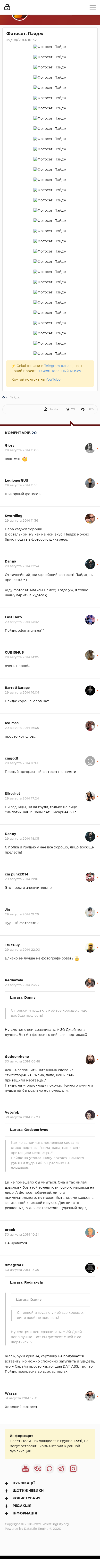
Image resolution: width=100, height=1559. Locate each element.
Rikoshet (12, 793)
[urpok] (90, 1230)
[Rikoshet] (90, 793)
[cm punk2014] (90, 874)
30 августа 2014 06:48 (22, 1061)
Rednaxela (14, 980)
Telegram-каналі (58, 366)
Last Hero (13, 617)
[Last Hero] (90, 617)
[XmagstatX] (90, 1265)
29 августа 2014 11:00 (22, 450)
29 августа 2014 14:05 (22, 657)
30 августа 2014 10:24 (22, 1234)
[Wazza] (90, 1393)
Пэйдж (14, 397)
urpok (10, 1230)
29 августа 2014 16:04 (22, 692)
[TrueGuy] (90, 945)
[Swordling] (90, 516)
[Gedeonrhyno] (90, 1056)
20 (73, 409)
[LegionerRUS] (90, 480)
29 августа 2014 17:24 (22, 798)
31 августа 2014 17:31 (21, 1398)
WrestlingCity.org (55, 1524)
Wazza (11, 1393)
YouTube (53, 379)
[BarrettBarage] (90, 687)
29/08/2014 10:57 (21, 40)
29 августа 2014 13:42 (22, 622)
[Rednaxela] (90, 980)
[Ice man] (90, 723)
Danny (10, 561)
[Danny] (90, 561)
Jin (7, 909)
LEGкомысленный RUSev (59, 371)
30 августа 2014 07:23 (22, 1117)
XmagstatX (14, 1265)
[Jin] (90, 909)
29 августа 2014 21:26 (22, 914)
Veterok (12, 1112)
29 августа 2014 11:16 (21, 485)
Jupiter (54, 409)
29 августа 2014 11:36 (21, 520)
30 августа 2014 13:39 (22, 1270)
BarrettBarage (17, 687)
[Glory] (90, 445)
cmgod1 (11, 758)
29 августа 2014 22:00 (22, 950)
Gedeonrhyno (17, 1056)
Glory (9, 445)
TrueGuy (12, 945)
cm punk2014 (16, 874)
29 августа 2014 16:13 (21, 763)
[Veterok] (90, 1112)
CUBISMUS (14, 652)
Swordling (14, 516)
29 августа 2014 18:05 (22, 838)
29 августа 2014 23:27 (22, 985)
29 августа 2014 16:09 (22, 728)
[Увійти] (7, 7)
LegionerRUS (16, 480)
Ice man (12, 723)
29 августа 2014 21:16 (21, 879)
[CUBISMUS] (90, 652)
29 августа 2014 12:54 (22, 566)
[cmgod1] (90, 758)
